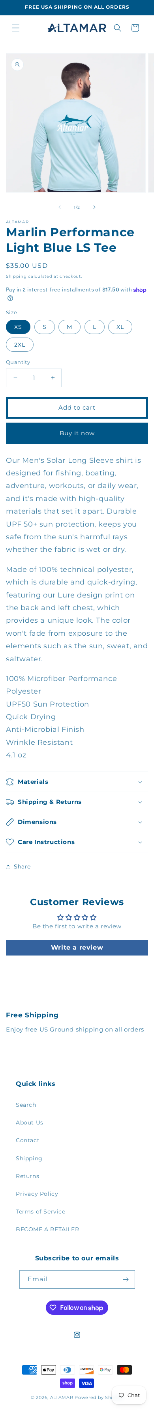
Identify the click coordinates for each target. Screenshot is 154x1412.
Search (26, 1104)
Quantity (18, 362)
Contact (27, 1140)
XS (18, 326)
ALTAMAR (61, 1397)
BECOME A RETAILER (47, 1229)
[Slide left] (59, 207)
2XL (19, 344)
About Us (29, 1122)
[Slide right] (94, 207)
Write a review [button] (77, 947)
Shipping (16, 276)
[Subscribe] (126, 1279)
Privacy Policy (37, 1193)
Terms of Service (41, 1211)
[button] (15, 28)
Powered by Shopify (99, 1397)
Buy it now (77, 433)
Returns (27, 1176)
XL (120, 326)
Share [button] (22, 866)
